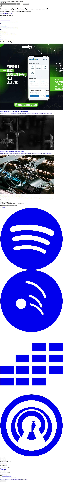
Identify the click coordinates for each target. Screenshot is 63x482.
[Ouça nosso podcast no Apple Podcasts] (31, 456)
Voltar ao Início (2, 13)
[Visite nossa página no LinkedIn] (3, 207)
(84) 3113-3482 (4, 463)
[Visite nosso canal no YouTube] (4, 207)
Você (1, 2)
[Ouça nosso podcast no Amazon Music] (31, 331)
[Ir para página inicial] (11, 1)
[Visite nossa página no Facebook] (1, 207)
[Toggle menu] (1, 5)
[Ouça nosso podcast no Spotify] (31, 269)
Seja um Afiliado (3, 479)
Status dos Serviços (24, 479)
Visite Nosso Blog (9, 13)
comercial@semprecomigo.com (6, 476)
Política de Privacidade (9, 479)
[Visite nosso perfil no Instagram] (2, 207)
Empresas (4, 2)
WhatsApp (3, 202)
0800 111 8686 (9, 202)
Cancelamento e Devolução (17, 479)
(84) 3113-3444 (4, 469)
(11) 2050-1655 (4, 474)
